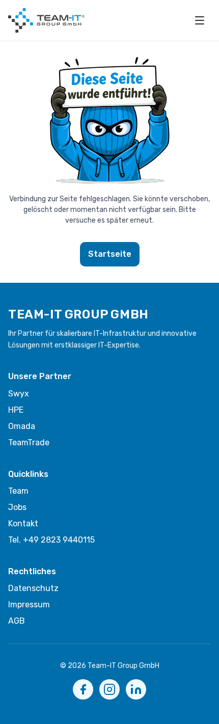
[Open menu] (199, 20)
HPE (15, 410)
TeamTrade (28, 442)
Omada (21, 426)
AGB (16, 621)
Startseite (109, 254)
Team (18, 491)
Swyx (18, 393)
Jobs (17, 507)
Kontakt (23, 523)
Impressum (29, 604)
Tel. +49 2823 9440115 (51, 540)
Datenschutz (33, 588)
